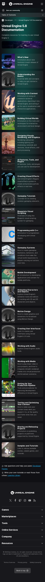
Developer (9, 20)
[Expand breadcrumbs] (15, 20)
